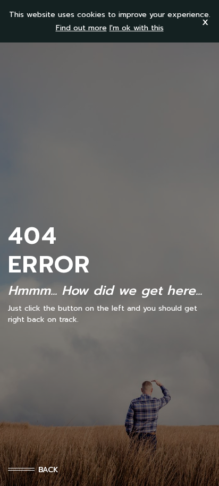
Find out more (81, 27)
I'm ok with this (137, 27)
